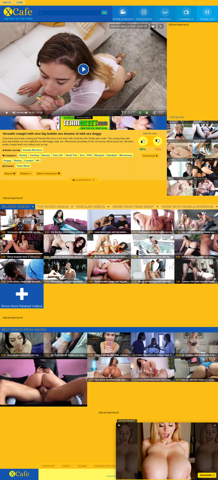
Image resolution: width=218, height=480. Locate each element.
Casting (34, 155)
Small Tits (71, 155)
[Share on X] (161, 26)
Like (143, 141)
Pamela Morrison (32, 150)
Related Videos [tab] (16, 207)
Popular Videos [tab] (91, 207)
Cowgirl (28, 160)
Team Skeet (23, 165)
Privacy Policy (105, 466)
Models (165, 19)
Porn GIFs (207, 19)
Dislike (157, 141)
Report (9, 173)
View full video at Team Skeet (127, 26)
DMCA (66, 466)
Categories (144, 19)
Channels (186, 19)
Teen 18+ (58, 155)
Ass (82, 155)
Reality (23, 155)
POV (89, 155)
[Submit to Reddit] (153, 26)
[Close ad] (215, 425)
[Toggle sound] (119, 425)
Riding (18, 160)
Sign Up (7, 2)
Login (19, 2)
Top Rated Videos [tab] (53, 207)
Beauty (46, 155)
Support (48, 466)
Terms (82, 466)
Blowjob (99, 155)
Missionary (126, 155)
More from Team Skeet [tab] (134, 207)
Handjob (112, 155)
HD (37, 160)
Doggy (7, 160)
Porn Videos (122, 19)
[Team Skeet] (83, 123)
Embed (24, 173)
